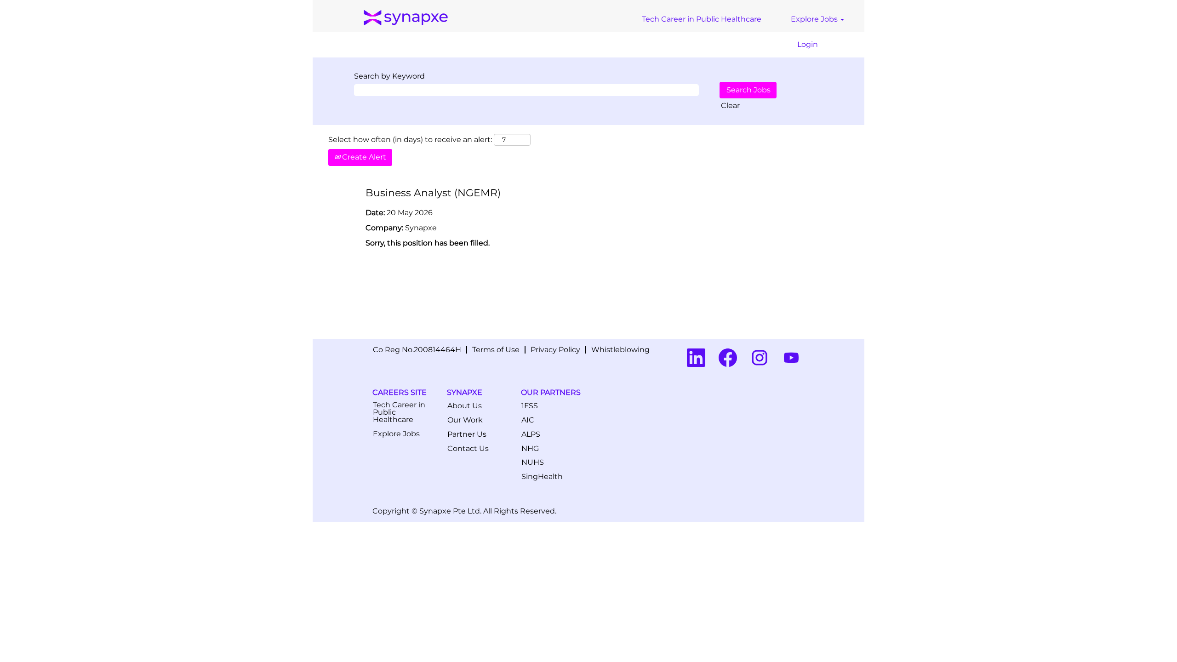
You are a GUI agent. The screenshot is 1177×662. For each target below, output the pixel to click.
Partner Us (466, 434)
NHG (530, 449)
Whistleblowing (620, 349)
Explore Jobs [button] (815, 19)
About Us (464, 406)
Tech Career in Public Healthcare (701, 19)
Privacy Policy (555, 349)
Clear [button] (730, 105)
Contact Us (468, 449)
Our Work (465, 420)
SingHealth (542, 477)
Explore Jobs (396, 434)
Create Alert (363, 157)
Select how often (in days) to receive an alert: (410, 139)
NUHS (532, 462)
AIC (527, 420)
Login (807, 44)
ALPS (530, 434)
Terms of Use (496, 349)
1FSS (529, 406)
